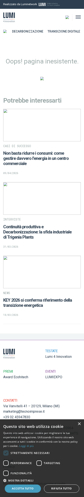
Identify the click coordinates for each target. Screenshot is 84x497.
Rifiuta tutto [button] (61, 488)
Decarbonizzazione (27, 31)
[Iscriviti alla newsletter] (73, 4)
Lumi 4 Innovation (58, 357)
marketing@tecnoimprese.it (24, 411)
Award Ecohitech (15, 377)
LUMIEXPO (53, 377)
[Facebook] (79, 4)
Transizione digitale (64, 31)
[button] (42, 480)
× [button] (79, 424)
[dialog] (42, 458)
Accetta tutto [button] (23, 488)
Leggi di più (26, 446)
